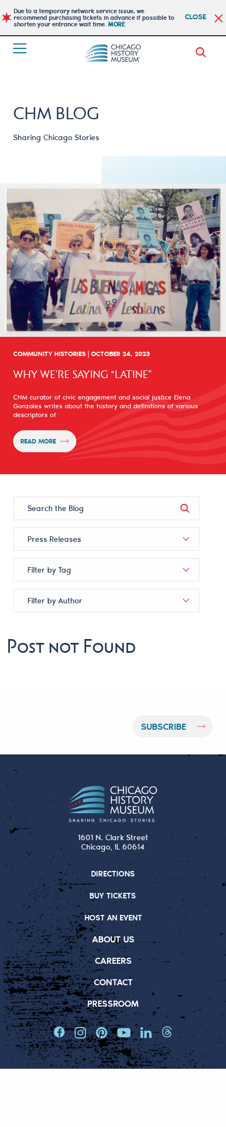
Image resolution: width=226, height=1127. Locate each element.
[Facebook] (59, 1032)
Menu (21, 48)
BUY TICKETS (112, 895)
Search (203, 52)
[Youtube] (124, 1032)
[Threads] (167, 1032)
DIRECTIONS (113, 873)
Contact (113, 981)
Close (195, 16)
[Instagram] (80, 1032)
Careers (113, 960)
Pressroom (113, 1003)
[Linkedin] (146, 1032)
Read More (38, 441)
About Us (113, 938)
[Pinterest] (102, 1032)
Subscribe (163, 726)
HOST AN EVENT (113, 917)
